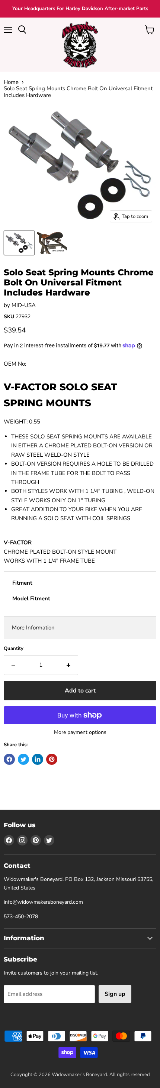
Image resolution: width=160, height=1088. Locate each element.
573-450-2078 (21, 916)
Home (11, 82)
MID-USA (24, 305)
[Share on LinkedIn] (37, 759)
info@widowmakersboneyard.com (43, 902)
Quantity (13, 648)
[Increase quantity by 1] (68, 665)
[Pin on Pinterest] (51, 759)
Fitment (22, 583)
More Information (33, 627)
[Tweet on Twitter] (23, 759)
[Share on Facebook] (9, 759)
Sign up (115, 994)
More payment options (80, 732)
